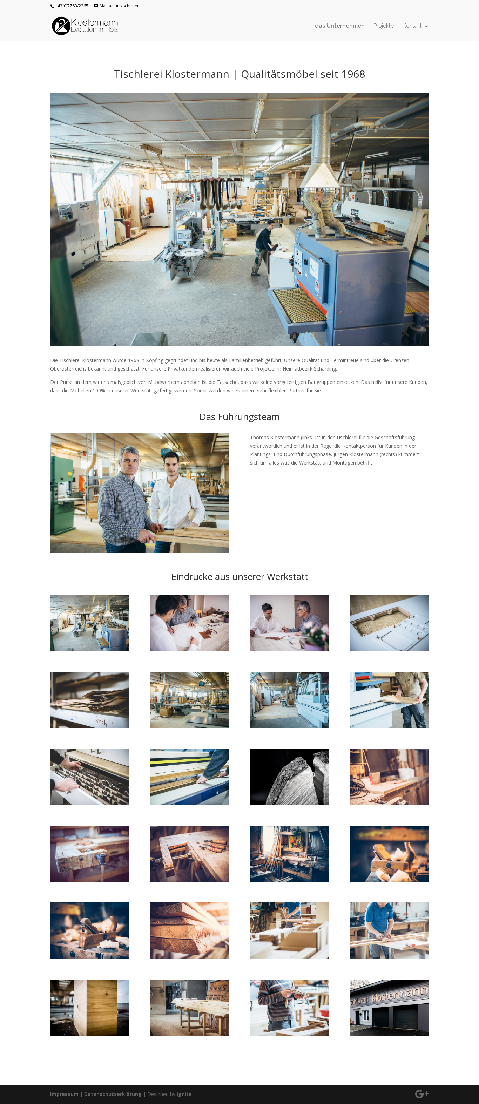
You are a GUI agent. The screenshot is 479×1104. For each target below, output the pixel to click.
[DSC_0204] (189, 803)
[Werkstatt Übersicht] (239, 344)
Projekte (383, 26)
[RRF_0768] (389, 879)
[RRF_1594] (289, 1033)
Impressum (64, 1094)
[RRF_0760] (89, 879)
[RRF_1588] (389, 956)
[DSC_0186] (389, 726)
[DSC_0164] (189, 726)
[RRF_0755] (389, 803)
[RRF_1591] (289, 956)
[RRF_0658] (389, 1033)
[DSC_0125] (389, 649)
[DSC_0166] (89, 649)
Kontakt (412, 26)
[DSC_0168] (289, 726)
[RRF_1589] (189, 1033)
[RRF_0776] (189, 956)
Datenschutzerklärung (113, 1094)
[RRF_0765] (289, 879)
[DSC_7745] (289, 803)
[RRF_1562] (89, 1033)
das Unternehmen (340, 26)
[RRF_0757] (189, 879)
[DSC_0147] (89, 726)
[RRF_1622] (289, 649)
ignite (184, 1094)
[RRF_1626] (189, 649)
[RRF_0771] (89, 956)
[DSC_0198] (89, 803)
